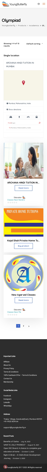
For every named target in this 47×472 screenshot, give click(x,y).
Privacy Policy (9, 368)
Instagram (7, 399)
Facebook (7, 396)
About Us (7, 365)
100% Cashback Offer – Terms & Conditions (20, 375)
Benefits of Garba (11, 441)
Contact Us (8, 378)
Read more (24, 188)
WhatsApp (8, 406)
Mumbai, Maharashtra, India (20, 103)
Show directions (15, 109)
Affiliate (7, 362)
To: (10, 128)
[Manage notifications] (5, 467)
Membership (8, 382)
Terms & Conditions (11, 372)
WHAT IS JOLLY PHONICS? (14, 445)
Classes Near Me (14, 312)
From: (10, 123)
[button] (23, 82)
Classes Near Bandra (16, 200)
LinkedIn (7, 402)
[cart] (39, 4)
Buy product (23, 246)
